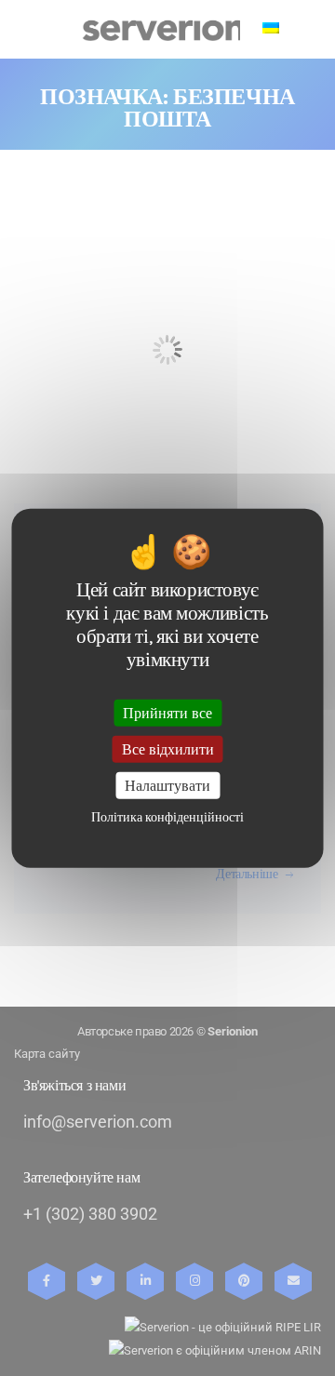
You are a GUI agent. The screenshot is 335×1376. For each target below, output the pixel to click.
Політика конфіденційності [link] (167, 817)
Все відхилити (168, 748)
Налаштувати (167, 786)
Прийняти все (167, 712)
